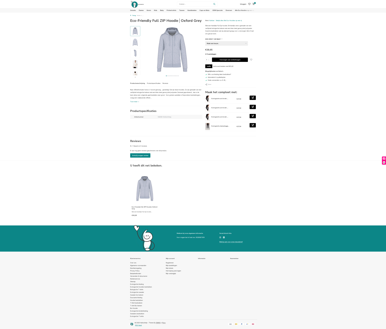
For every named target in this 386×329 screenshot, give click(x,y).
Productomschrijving (137, 83)
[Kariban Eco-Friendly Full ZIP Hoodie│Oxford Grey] (145, 189)
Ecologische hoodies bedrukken (141, 287)
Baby (162, 10)
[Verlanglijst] (249, 4)
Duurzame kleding (136, 297)
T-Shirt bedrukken (136, 303)
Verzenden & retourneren (138, 276)
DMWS (158, 323)
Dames (141, 10)
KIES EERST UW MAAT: (213, 39)
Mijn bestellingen (171, 265)
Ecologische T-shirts (137, 316)
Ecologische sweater (137, 292)
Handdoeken (192, 10)
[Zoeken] (214, 4)
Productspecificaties (154, 83)
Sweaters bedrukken (137, 314)
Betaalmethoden (135, 273)
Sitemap (133, 281)
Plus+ (164, 323)
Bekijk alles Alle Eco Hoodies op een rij (229, 20)
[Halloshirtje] (142, 4)
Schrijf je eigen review (140, 155)
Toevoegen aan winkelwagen (229, 60)
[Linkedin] (224, 237)
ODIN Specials (217, 10)
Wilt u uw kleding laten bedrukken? (219, 74)
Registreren (170, 263)
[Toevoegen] (253, 98)
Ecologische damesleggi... (220, 126)
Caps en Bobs (204, 10)
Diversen (229, 10)
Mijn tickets (169, 268)
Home (138, 15)
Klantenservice (135, 279)
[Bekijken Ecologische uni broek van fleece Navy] (207, 99)
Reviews (165, 83)
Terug (134, 15)
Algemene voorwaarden (138, 265)
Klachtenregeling (135, 268)
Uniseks (133, 10)
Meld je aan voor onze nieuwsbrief (231, 242)
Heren (149, 10)
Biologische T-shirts (136, 289)
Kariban (211, 20)
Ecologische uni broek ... (219, 99)
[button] (166, 75)
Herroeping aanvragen (173, 271)
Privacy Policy (135, 271)
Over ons (133, 263)
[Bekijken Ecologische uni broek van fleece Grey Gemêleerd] (207, 108)
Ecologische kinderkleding (139, 311)
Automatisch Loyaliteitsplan (216, 77)
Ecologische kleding (137, 284)
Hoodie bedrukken (136, 300)
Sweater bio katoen (136, 295)
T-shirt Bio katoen (136, 305)
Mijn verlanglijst (171, 273)
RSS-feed (138, 325)
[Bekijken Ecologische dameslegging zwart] (207, 126)
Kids (155, 10)
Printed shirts (171, 10)
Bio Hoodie (134, 308)
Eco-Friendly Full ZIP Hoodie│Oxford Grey (144, 208)
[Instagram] (220, 237)
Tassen (181, 10)
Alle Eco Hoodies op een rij (244, 10)
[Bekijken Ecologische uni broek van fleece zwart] (207, 117)
